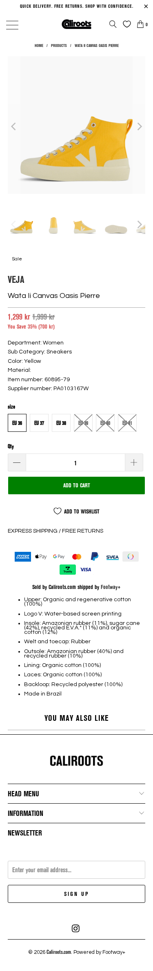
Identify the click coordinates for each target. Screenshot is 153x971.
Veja (16, 279)
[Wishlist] (125, 24)
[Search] (113, 24)
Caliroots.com (59, 952)
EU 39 (83, 423)
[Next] (139, 126)
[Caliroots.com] (76, 24)
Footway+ (111, 586)
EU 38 (61, 423)
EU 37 (39, 423)
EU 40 (105, 423)
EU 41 (127, 423)
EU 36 (17, 423)
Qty (11, 446)
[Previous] (13, 126)
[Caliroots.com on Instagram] (76, 928)
